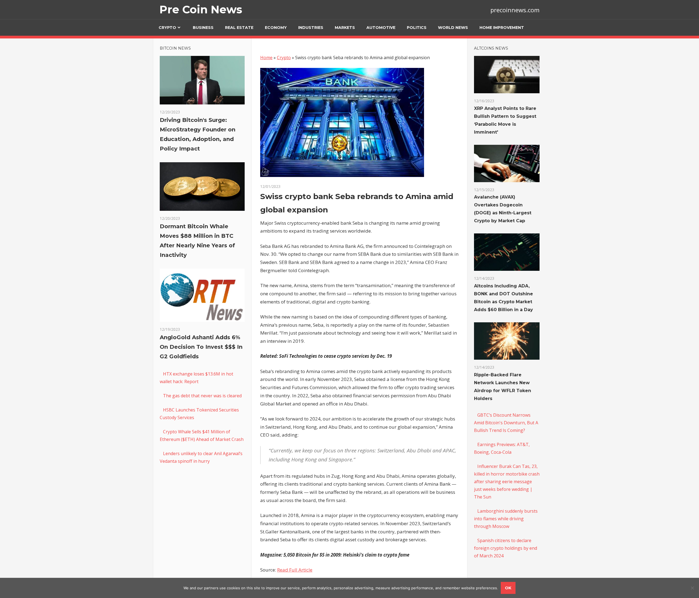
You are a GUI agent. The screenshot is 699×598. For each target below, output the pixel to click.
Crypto (167, 27)
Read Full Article (294, 570)
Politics (416, 27)
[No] (692, 588)
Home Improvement (501, 27)
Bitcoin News (175, 48)
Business (203, 27)
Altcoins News (491, 48)
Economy (276, 27)
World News (453, 27)
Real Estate (239, 27)
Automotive (380, 27)
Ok (508, 587)
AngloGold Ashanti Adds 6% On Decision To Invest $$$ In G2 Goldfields (201, 347)
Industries (310, 27)
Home (266, 58)
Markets (345, 27)
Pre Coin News (200, 9)
